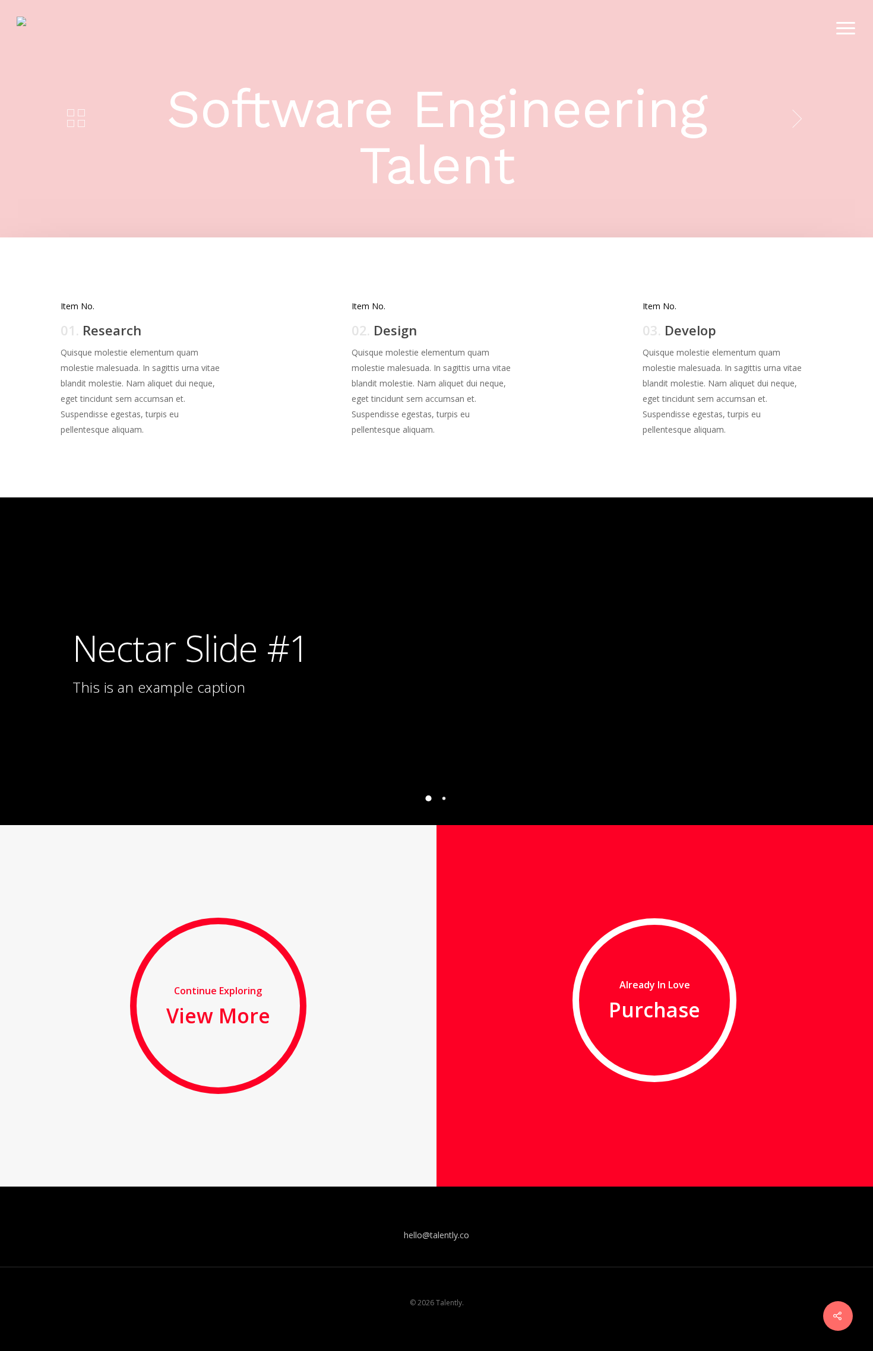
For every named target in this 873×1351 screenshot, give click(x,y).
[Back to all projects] (76, 119)
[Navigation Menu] (846, 28)
